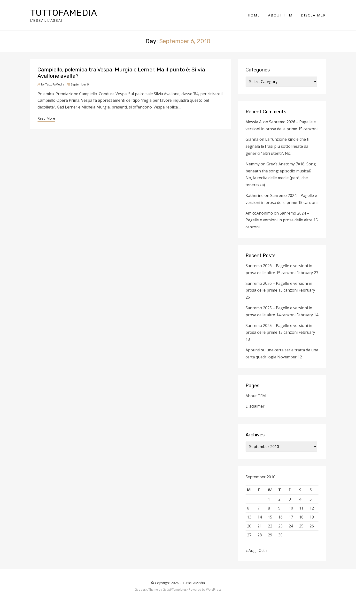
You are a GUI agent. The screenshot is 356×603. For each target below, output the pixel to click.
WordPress (213, 590)
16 (280, 517)
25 (301, 526)
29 (270, 535)
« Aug (251, 550)
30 (280, 535)
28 (259, 535)
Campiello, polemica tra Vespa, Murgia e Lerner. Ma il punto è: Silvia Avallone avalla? (121, 72)
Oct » (263, 550)
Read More (46, 118)
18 (301, 517)
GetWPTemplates (174, 590)
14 (259, 517)
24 (291, 526)
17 (291, 517)
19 (312, 517)
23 (280, 526)
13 (249, 517)
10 (291, 508)
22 (270, 526)
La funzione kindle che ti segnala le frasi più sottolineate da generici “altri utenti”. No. (277, 146)
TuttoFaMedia (63, 13)
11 (301, 508)
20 (249, 526)
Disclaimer (313, 15)
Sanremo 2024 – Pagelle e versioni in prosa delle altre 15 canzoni (282, 220)
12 (312, 508)
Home (254, 15)
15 (270, 517)
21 (259, 526)
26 (312, 526)
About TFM (280, 15)
